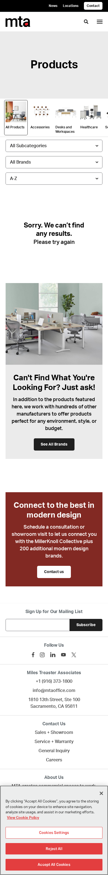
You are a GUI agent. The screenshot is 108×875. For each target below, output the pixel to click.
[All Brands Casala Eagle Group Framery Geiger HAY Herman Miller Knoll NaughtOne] (54, 162)
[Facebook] (33, 654)
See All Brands (54, 444)
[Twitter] (73, 654)
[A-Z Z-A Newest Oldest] (54, 178)
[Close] (101, 793)
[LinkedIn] (52, 654)
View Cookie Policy (23, 818)
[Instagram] (42, 654)
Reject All (54, 848)
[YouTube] (63, 654)
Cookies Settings (54, 832)
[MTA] (18, 21)
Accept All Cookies (54, 864)
